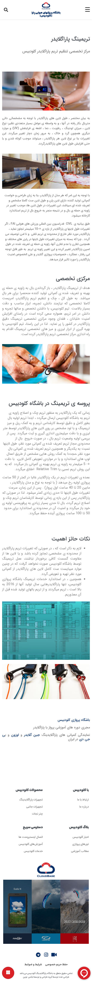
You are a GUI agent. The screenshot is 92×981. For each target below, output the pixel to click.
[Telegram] (38, 954)
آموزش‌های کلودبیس (31, 844)
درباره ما (84, 806)
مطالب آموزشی (80, 851)
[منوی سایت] (8, 973)
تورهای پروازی (80, 844)
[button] (6, 10)
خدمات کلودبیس (33, 851)
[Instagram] (46, 954)
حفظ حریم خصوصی (56, 964)
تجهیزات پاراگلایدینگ (31, 799)
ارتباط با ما (83, 799)
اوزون (15, 735)
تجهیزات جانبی (34, 806)
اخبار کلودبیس (81, 836)
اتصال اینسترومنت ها (31, 836)
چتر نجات (37, 813)
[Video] (54, 954)
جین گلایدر (32, 735)
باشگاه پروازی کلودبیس (74, 720)
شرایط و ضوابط (33, 964)
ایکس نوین (28, 977)
